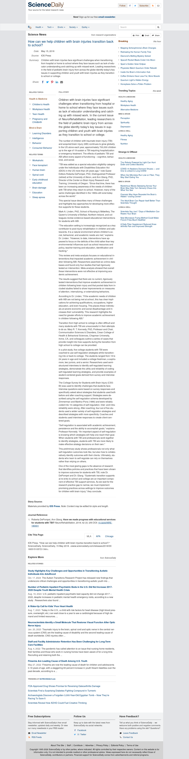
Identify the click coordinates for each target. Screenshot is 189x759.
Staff (69, 745)
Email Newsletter (39, 733)
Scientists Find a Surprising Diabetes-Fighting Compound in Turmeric (62, 690)
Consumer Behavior (42, 147)
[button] (136, 35)
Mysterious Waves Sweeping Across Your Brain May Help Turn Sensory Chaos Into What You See (139, 187)
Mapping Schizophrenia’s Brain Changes (138, 47)
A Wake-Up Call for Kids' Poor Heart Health (50, 606)
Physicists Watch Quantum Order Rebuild (139, 68)
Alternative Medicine (129, 109)
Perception (125, 118)
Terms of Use (132, 745)
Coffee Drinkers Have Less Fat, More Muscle (140, 76)
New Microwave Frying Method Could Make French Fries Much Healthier (140, 218)
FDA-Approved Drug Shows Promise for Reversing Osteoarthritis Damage (64, 686)
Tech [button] (49, 27)
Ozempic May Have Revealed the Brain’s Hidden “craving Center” (138, 195)
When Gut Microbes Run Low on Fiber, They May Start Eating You (140, 176)
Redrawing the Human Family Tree (136, 51)
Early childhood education (40, 181)
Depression (125, 126)
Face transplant (39, 165)
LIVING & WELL (124, 131)
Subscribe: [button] (144, 5)
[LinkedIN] (57, 82)
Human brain (38, 169)
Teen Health (38, 114)
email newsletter (106, 16)
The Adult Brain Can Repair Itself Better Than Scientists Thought (140, 201)
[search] (158, 27)
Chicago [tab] (109, 536)
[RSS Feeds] (153, 5)
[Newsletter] (158, 5)
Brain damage (39, 187)
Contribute (78, 745)
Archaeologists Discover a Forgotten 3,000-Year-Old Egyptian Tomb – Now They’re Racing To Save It (68, 697)
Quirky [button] (85, 27)
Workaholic (37, 160)
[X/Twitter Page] (135, 5)
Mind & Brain (35, 127)
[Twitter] (47, 82)
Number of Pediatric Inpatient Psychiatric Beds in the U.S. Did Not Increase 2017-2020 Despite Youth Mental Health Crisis (70, 588)
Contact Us (128, 737)
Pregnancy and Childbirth (39, 120)
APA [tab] (98, 536)
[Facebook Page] (130, 5)
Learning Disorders (41, 133)
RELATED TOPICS (36, 92)
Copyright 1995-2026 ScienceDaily (45, 749)
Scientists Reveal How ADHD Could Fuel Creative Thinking (57, 702)
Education (37, 192)
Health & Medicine (38, 98)
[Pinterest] (52, 82)
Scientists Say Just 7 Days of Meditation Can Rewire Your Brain (140, 212)
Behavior (36, 143)
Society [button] (72, 27)
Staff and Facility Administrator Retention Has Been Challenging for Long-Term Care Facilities (69, 643)
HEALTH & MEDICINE (126, 96)
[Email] (61, 82)
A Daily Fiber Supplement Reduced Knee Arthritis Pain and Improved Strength (138, 225)
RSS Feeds (37, 737)
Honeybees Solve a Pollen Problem (136, 84)
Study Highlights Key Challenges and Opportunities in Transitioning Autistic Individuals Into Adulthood (68, 572)
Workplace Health (41, 109)
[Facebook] (42, 82)
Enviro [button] (61, 27)
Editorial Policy (117, 745)
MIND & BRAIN (124, 114)
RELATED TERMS (36, 154)
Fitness (124, 139)
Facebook (81, 730)
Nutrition (124, 143)
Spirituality (125, 122)
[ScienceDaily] (46, 4)
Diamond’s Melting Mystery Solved (136, 55)
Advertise (89, 745)
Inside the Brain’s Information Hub (135, 72)
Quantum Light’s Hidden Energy (134, 80)
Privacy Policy (102, 745)
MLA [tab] (89, 536)
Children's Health (40, 104)
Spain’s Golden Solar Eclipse (133, 64)
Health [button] (39, 27)
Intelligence (38, 138)
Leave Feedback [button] (130, 733)
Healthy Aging (127, 101)
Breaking (123, 41)
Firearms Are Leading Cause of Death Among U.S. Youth (57, 661)
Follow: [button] (123, 5)
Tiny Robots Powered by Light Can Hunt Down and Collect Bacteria (138, 163)
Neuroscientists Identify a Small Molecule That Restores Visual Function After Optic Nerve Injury (71, 624)
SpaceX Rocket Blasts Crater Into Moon (138, 59)
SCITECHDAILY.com (47, 679)
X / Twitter (81, 734)
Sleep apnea (38, 197)
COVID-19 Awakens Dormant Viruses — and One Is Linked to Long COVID (140, 169)
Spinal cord (38, 174)
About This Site (57, 745)
